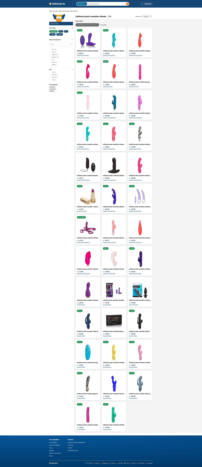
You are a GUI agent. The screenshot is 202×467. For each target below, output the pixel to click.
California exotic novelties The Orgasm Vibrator (88, 362)
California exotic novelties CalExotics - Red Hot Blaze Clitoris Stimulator (140, 51)
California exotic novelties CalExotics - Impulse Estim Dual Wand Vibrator (114, 207)
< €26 (54, 72)
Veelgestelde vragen (73, 450)
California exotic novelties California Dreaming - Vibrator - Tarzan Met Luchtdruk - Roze (140, 175)
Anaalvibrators (52, 89)
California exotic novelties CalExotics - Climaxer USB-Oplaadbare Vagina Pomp (88, 82)
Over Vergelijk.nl (53, 442)
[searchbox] (61, 44)
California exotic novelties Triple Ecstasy (140, 394)
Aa (53, 59)
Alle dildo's (52, 91)
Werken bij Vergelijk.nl (54, 445)
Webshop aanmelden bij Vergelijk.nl (76, 442)
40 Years (54, 62)
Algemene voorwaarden (55, 453)
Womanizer (55, 57)
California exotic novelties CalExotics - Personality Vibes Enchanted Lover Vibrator (88, 144)
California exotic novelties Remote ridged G (88, 175)
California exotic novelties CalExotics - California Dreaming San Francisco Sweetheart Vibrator (114, 144)
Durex (54, 49)
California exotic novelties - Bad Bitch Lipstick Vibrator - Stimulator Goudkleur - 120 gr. (88, 207)
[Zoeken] (127, 3)
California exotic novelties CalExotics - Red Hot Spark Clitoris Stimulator (140, 238)
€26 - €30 (55, 74)
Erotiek (56, 11)
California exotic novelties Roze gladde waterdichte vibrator (140, 82)
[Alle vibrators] (86, 3)
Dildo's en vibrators (64, 11)
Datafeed (70, 447)
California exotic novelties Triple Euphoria (140, 331)
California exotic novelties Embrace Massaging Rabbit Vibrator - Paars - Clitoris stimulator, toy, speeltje (114, 331)
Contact (51, 456)
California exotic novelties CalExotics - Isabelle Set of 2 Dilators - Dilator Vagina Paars (140, 207)
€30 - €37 (55, 77)
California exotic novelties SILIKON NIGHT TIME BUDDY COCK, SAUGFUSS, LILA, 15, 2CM (114, 300)
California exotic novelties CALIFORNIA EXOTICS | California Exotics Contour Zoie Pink (140, 362)
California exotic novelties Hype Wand (88, 394)
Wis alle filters (103, 24)
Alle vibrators (74, 11)
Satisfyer (55, 54)
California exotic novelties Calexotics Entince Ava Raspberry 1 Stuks (88, 300)
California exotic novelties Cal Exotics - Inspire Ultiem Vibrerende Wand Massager (88, 113)
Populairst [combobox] (146, 16)
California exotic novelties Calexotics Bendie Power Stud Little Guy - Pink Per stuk (88, 425)
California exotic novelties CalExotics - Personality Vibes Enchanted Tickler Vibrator (114, 238)
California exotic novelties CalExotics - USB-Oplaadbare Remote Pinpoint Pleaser (88, 51)
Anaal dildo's (52, 86)
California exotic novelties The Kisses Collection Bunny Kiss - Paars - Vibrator (114, 394)
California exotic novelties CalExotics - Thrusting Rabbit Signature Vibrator (140, 269)
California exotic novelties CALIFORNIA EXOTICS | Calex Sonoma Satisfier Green (114, 425)
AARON (54, 64)
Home (51, 11)
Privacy (51, 447)
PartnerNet (70, 445)
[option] (53, 31)
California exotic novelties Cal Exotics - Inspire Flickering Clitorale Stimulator (114, 269)
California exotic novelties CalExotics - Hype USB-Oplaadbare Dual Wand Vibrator (140, 144)
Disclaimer (51, 450)
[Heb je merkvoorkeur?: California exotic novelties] (98, 24)
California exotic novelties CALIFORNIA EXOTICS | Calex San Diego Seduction (114, 362)
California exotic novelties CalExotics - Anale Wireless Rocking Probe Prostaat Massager (114, 175)
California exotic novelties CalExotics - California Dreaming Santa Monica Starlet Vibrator (114, 51)
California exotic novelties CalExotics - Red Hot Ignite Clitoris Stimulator (114, 82)
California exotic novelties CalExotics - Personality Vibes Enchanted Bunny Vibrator (140, 113)
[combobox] (102, 4)
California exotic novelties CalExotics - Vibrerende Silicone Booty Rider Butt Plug (140, 300)
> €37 (54, 79)
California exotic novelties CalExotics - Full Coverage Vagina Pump (88, 269)
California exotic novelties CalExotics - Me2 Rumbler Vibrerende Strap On (88, 238)
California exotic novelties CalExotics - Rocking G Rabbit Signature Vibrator (114, 113)
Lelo (54, 52)
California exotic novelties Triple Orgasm (88, 331)
